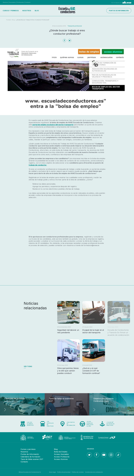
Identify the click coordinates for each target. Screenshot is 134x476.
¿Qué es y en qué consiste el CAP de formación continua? (91, 370)
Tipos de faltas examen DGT (32, 459)
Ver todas (28, 366)
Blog (37, 10)
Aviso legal (52, 472)
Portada (8, 20)
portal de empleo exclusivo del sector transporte (52, 125)
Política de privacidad (63, 472)
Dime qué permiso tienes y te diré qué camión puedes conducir (68, 370)
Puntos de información (119, 10)
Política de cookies (78, 472)
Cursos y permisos (11, 10)
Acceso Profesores (61, 457)
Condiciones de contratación (94, 472)
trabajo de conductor (37, 165)
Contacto (27, 2)
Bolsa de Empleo (60, 452)
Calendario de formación (30, 457)
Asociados (12, 2)
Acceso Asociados (61, 454)
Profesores (20, 2)
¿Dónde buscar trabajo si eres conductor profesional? (32, 20)
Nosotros (26, 10)
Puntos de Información (30, 454)
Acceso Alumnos (61, 459)
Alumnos (5, 2)
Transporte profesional (75, 26)
